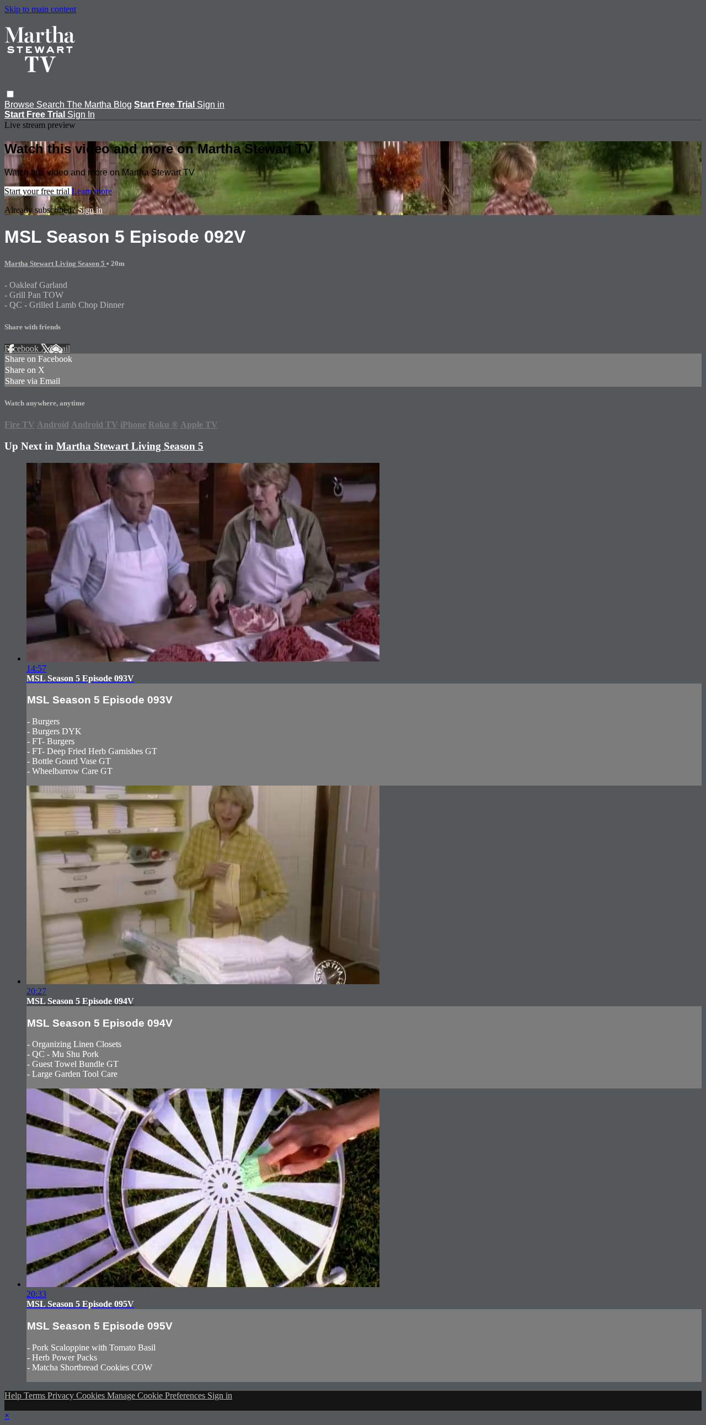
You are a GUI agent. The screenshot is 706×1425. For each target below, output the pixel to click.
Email (60, 348)
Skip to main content (40, 9)
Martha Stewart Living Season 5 (55, 263)
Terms (35, 1395)
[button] (10, 94)
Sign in (210, 104)
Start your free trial (38, 191)
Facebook (22, 348)
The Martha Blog (99, 104)
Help (14, 1395)
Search (51, 104)
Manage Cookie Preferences (157, 1395)
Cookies (91, 1395)
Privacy (61, 1395)
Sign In (81, 114)
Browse (20, 104)
